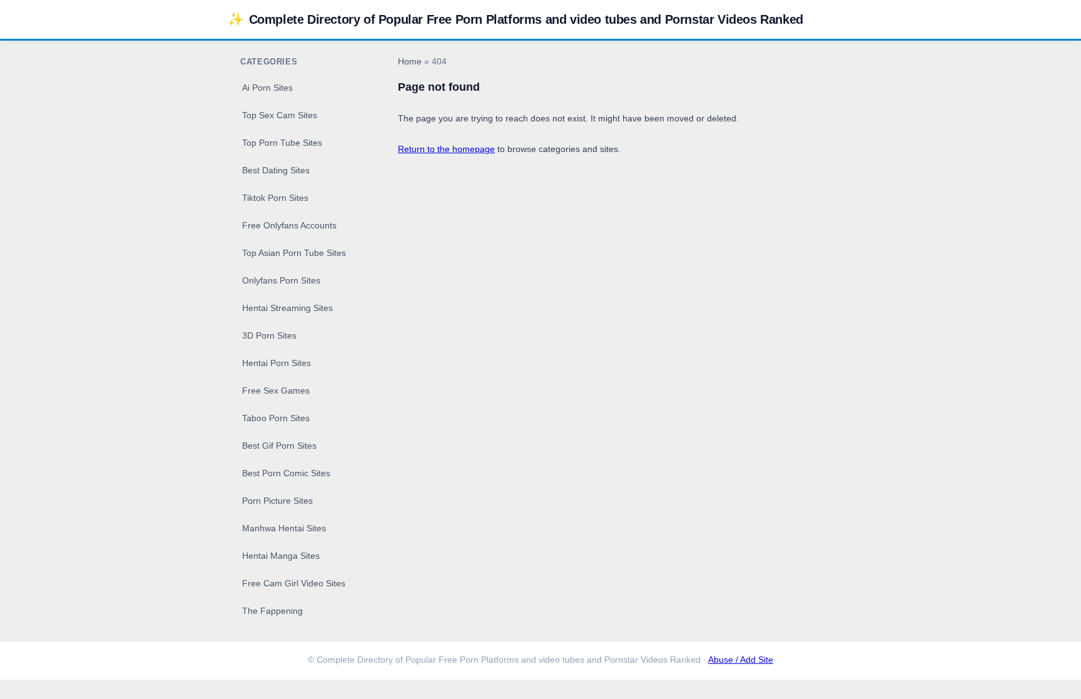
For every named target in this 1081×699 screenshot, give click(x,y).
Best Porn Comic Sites (286, 473)
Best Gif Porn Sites (279, 446)
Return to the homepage (446, 149)
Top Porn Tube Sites (282, 143)
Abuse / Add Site (740, 660)
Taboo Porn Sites (276, 418)
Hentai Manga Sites (281, 556)
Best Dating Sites (276, 170)
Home (410, 61)
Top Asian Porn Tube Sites (294, 253)
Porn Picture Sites (277, 501)
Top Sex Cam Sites (279, 115)
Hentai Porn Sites (276, 363)
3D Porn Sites (269, 335)
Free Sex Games (276, 390)
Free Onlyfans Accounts (289, 225)
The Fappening (272, 611)
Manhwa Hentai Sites (284, 528)
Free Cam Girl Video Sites (293, 583)
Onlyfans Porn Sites (281, 280)
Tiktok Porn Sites (275, 198)
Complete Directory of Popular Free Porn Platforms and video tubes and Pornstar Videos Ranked (515, 19)
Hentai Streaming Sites (287, 308)
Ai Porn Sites (267, 88)
